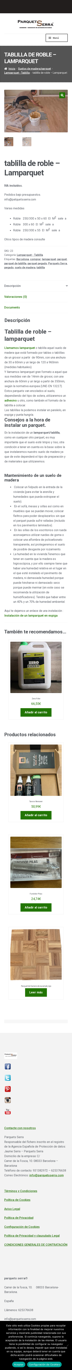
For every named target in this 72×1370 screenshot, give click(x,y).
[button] (62, 95)
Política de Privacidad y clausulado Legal (32, 1235)
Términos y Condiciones (20, 1191)
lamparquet (49, 259)
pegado (9, 267)
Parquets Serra (57, 263)
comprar (35, 259)
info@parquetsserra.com (46, 1175)
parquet (62, 259)
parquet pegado (37, 263)
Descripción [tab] (12, 286)
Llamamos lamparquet (19, 348)
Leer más (36, 992)
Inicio (11, 68)
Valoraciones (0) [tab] (15, 297)
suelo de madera (25, 267)
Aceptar (18, 1364)
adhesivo (10, 400)
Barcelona (22, 259)
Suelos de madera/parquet (34, 68)
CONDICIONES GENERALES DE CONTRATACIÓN (35, 1244)
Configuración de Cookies (22, 1227)
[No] (67, 1345)
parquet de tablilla (15, 263)
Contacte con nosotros (20, 1128)
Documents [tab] (12, 307)
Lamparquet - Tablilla (17, 72)
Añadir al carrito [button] (36, 712)
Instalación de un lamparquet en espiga (31, 615)
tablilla (41, 267)
